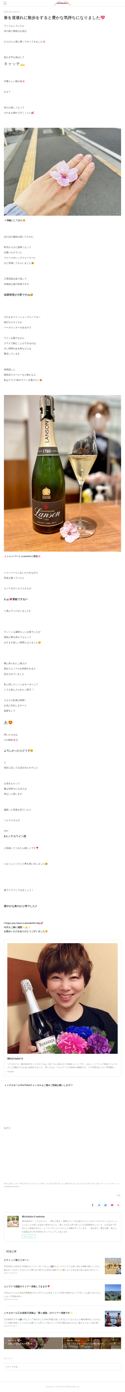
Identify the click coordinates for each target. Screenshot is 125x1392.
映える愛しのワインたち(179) (103, 1183)
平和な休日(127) (25, 1183)
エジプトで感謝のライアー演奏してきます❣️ (27, 1286)
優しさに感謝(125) (65, 1183)
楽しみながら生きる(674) (82, 1183)
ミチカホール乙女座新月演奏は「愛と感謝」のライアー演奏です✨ (38, 1312)
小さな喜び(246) (51, 1183)
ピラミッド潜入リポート (16, 1259)
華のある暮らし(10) (11, 1183)
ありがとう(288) (38, 1183)
